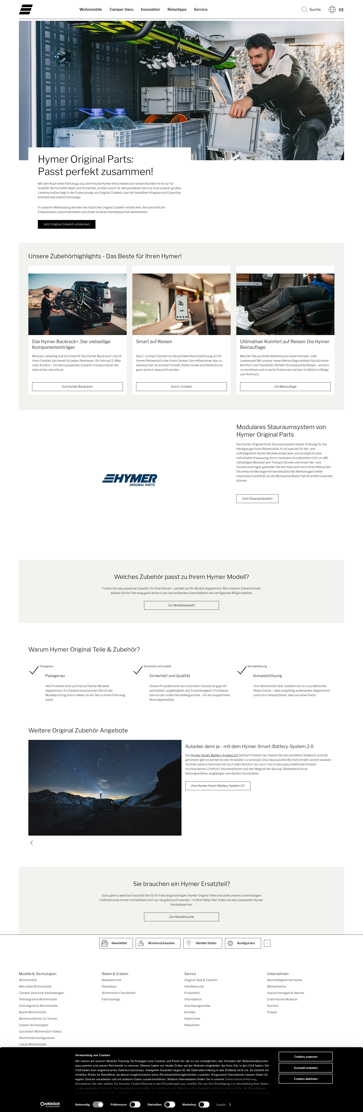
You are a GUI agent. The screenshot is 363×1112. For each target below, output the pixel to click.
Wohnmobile (90, 9)
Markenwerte (276, 986)
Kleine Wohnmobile (32, 1012)
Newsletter (192, 1025)
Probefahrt (192, 993)
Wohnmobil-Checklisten (119, 993)
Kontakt (189, 1012)
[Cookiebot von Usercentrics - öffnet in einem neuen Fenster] (50, 1104)
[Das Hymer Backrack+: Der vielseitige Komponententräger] (77, 304)
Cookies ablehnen (306, 1078)
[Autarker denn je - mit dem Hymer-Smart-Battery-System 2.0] (105, 788)
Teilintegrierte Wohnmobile (38, 999)
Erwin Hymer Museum (282, 999)
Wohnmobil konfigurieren (37, 1038)
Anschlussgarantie (197, 1006)
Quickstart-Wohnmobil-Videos (40, 1031)
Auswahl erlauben (306, 1067)
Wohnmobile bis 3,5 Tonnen (38, 1018)
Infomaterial (193, 999)
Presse (272, 1012)
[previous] (31, 843)
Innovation (150, 9)
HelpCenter (192, 1018)
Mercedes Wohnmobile (35, 986)
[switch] (135, 1104)
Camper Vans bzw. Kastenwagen (41, 993)
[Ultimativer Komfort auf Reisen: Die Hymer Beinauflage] (285, 304)
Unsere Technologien (33, 1025)
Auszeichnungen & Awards (285, 993)
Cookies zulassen (305, 1056)
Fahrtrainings (111, 999)
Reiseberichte (111, 980)
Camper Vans (121, 9)
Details (221, 1104)
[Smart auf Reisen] (181, 304)
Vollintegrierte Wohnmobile (38, 1006)
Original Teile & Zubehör (201, 980)
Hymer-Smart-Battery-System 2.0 (214, 755)
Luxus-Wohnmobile (32, 1044)
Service (201, 9)
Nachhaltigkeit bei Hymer (284, 980)
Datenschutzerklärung (240, 1079)
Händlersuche (194, 986)
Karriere (272, 1006)
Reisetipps (177, 9)
